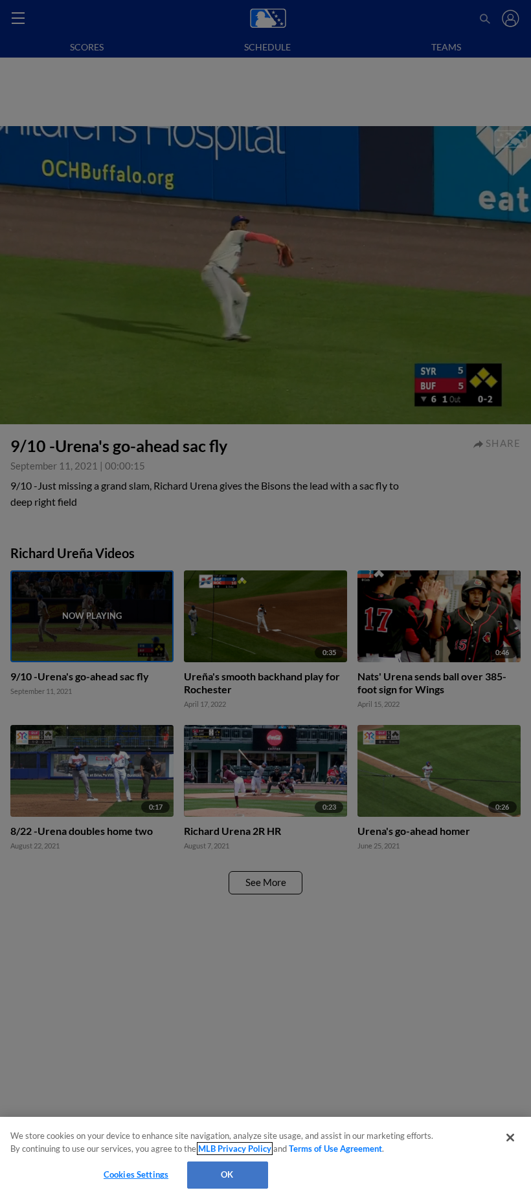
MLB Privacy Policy (234, 1148)
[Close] (510, 1137)
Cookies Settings (136, 1174)
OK (227, 1174)
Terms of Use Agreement (335, 1148)
